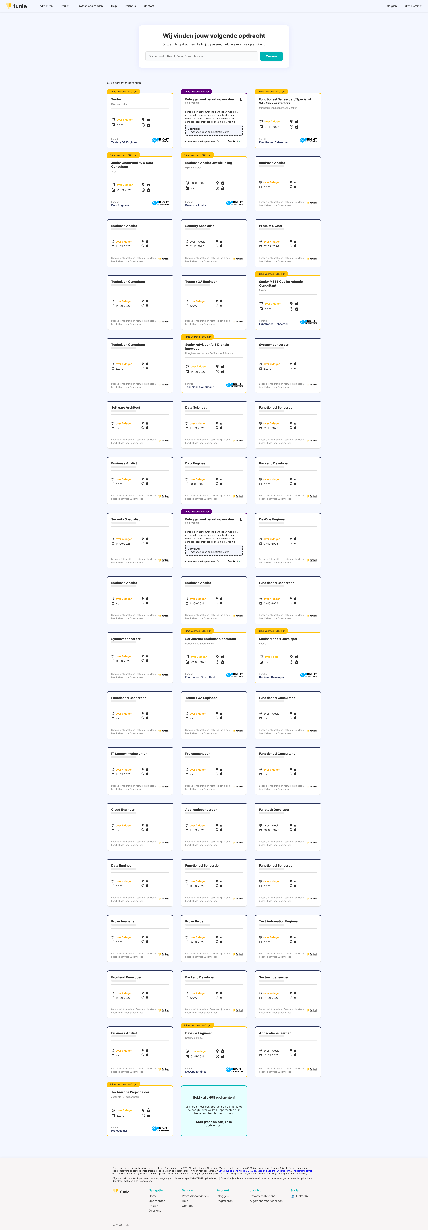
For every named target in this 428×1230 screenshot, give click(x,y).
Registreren (225, 1201)
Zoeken (271, 56)
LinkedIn (301, 1196)
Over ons (155, 1210)
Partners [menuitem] (130, 6)
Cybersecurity (284, 1170)
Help (185, 1201)
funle (20, 6)
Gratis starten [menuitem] (414, 6)
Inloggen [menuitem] (391, 6)
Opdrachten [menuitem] (45, 6)
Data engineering (266, 1170)
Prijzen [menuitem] (65, 6)
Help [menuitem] (114, 6)
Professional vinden (195, 1196)
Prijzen (153, 1205)
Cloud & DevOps (247, 1170)
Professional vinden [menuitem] (90, 6)
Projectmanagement (303, 1170)
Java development (228, 1170)
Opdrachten (157, 1201)
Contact (187, 1205)
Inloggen (223, 1196)
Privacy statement (262, 1196)
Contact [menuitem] (149, 6)
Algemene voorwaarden (266, 1201)
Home (153, 1196)
